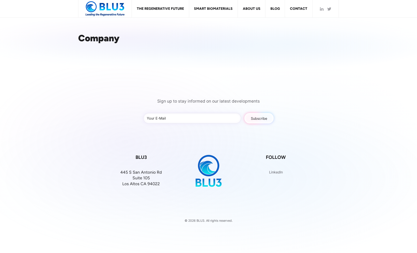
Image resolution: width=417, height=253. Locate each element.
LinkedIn (276, 172)
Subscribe (259, 118)
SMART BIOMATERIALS (213, 9)
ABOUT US (251, 9)
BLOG (275, 9)
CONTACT (298, 9)
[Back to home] (105, 8)
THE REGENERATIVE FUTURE (160, 9)
